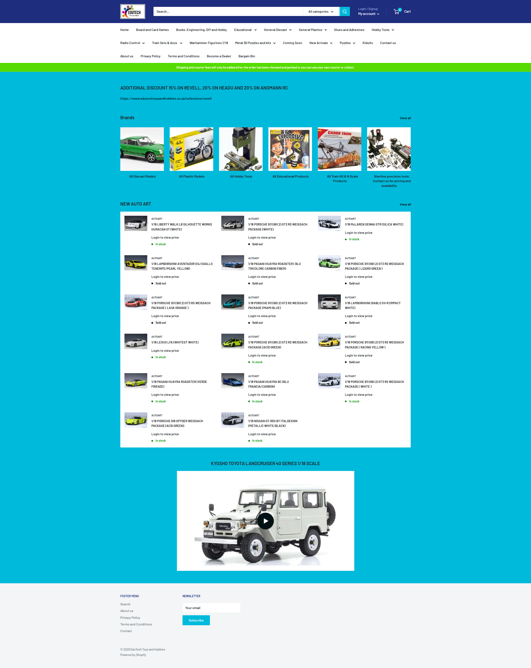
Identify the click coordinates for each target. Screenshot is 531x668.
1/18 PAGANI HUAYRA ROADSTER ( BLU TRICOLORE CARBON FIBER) (274, 266)
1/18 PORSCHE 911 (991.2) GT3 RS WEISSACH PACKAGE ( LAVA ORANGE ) (181, 305)
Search (125, 604)
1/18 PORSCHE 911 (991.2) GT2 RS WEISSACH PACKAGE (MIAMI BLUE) (277, 305)
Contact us (388, 43)
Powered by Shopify (133, 655)
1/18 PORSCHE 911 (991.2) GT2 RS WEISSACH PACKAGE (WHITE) (277, 226)
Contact (126, 631)
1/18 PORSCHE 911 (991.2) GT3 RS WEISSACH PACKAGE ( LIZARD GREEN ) (374, 266)
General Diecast (275, 30)
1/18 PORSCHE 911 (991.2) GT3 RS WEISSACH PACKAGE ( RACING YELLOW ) (374, 344)
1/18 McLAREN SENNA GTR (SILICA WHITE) (374, 224)
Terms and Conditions (184, 56)
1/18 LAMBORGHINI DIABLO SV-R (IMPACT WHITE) (373, 305)
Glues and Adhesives (349, 30)
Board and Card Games (152, 30)
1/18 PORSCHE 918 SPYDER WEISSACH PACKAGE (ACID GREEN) (177, 423)
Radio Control (130, 43)
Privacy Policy (151, 56)
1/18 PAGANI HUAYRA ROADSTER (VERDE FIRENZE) (179, 384)
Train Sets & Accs (165, 43)
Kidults (368, 43)
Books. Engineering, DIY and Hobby (201, 30)
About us (126, 56)
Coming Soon (292, 43)
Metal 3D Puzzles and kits (253, 43)
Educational (243, 30)
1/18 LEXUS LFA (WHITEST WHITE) (175, 342)
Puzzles (345, 43)
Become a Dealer (219, 56)
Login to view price (165, 237)
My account (367, 13)
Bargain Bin (247, 56)
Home (124, 30)
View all (406, 118)
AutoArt (156, 218)
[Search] (345, 11)
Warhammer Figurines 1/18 (209, 43)
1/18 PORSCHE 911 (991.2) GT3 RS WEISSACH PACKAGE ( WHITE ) (374, 384)
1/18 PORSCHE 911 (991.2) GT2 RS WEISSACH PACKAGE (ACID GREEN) (277, 344)
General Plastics (310, 30)
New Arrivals (318, 43)
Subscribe (196, 620)
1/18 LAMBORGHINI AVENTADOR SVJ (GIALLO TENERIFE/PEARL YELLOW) (182, 266)
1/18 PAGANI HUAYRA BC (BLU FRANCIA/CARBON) (268, 384)
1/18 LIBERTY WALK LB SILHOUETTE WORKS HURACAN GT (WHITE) (181, 226)
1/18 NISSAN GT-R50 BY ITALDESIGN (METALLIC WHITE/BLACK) (272, 423)
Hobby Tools (381, 30)
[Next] (410, 153)
